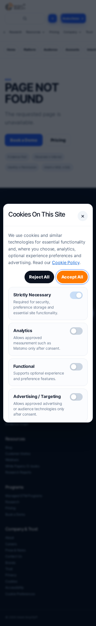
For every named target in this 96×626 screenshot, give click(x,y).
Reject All (39, 277)
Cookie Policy (65, 262)
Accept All (72, 277)
